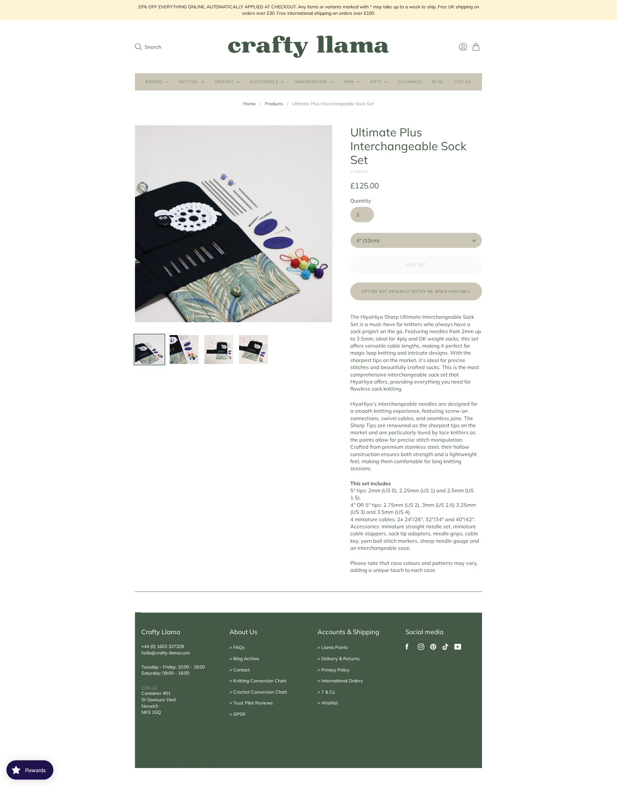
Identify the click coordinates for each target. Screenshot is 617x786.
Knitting (188, 82)
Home (249, 104)
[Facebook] (407, 648)
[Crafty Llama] (308, 47)
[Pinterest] (433, 648)
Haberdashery (310, 82)
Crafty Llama (163, 765)
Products (274, 104)
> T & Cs (326, 692)
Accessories (264, 82)
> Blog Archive (244, 658)
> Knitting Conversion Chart (257, 681)
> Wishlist (327, 703)
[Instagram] (421, 648)
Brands (154, 82)
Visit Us (149, 687)
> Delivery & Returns (338, 658)
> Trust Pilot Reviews (251, 703)
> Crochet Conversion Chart (258, 692)
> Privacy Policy (333, 670)
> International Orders (340, 681)
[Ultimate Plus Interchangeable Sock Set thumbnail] (253, 349)
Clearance (410, 82)
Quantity (360, 200)
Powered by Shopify (197, 765)
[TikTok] (445, 648)
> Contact (239, 670)
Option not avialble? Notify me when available (416, 291)
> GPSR (237, 714)
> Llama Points (332, 647)
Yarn (349, 82)
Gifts (376, 82)
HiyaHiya (359, 172)
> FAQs (237, 647)
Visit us (462, 82)
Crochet (224, 82)
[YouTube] (457, 648)
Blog (437, 82)
